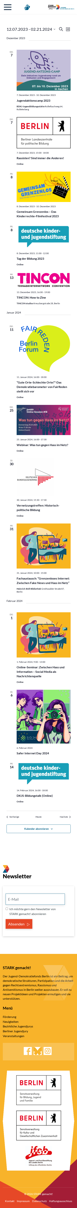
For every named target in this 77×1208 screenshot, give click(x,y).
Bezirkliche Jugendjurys (18, 1026)
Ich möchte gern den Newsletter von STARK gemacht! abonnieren (32, 911)
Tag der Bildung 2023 (30, 258)
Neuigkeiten (11, 1021)
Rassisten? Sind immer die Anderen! (40, 158)
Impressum (23, 1201)
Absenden (16, 924)
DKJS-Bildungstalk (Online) (35, 795)
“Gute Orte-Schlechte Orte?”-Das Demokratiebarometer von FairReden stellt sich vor (42, 387)
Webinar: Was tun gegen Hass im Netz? (42, 445)
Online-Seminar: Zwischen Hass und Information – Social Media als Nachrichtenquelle (40, 671)
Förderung (9, 1016)
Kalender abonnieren (36, 828)
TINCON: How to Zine (31, 297)
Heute (38, 816)
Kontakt (9, 1201)
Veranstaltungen (13, 1036)
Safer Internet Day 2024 (33, 753)
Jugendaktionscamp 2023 (33, 100)
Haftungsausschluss (60, 1201)
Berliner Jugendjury (15, 1031)
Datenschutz (39, 1201)
